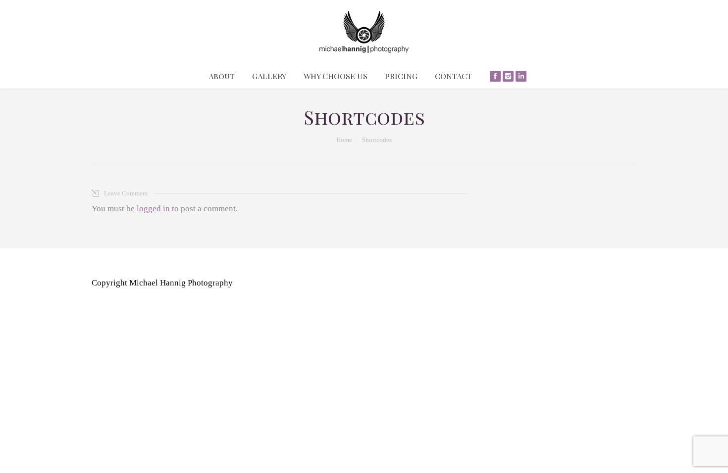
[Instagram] (508, 76)
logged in (153, 208)
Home (344, 139)
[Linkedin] (521, 76)
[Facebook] (495, 76)
